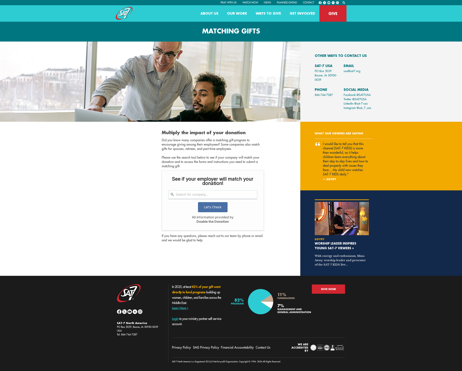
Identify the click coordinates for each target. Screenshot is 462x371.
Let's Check (213, 207)
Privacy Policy (181, 347)
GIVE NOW (328, 289)
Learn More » (180, 308)
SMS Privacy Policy (206, 347)
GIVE (332, 13)
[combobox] (213, 195)
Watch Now (250, 2)
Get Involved (302, 13)
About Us (209, 13)
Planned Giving (287, 2)
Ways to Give (268, 13)
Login (175, 318)
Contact (308, 2)
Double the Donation (213, 221)
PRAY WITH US (229, 2)
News (267, 2)
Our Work (237, 13)
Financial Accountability (237, 347)
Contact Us (263, 347)
